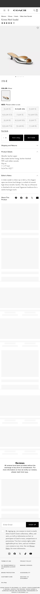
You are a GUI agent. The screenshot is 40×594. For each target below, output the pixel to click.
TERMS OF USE (6, 561)
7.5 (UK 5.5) (33, 115)
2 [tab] (17, 76)
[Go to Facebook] (14, 553)
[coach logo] (19, 10)
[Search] (34, 10)
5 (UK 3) (7, 109)
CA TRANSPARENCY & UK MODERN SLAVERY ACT (8, 567)
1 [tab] (15, 76)
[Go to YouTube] (30, 553)
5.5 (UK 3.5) (20, 109)
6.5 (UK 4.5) (7, 115)
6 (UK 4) (32, 109)
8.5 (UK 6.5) (20, 120)
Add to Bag (16, 138)
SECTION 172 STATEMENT (24, 577)
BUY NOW (31, 138)
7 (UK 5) (20, 115)
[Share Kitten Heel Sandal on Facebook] (20, 197)
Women (3, 16)
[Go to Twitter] (20, 553)
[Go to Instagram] (9, 553)
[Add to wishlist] (37, 28)
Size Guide (4, 131)
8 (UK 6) (7, 120)
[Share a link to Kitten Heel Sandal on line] (14, 197)
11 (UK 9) (33, 126)
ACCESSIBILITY (25, 572)
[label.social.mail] (36, 197)
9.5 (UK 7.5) (7, 126)
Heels (16, 16)
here (26, 472)
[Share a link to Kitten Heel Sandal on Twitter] (30, 197)
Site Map (4, 582)
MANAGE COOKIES (26, 565)
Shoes (10, 16)
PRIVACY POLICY (25, 561)
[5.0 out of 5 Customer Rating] (6, 23)
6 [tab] (23, 76)
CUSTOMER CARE (7, 577)
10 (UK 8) (20, 126)
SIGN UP (32, 525)
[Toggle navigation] (3, 10)
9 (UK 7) (32, 120)
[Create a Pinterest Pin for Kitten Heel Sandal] (25, 197)
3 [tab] (18, 76)
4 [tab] (20, 76)
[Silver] (20, 50)
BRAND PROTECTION (8, 572)
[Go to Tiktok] (25, 553)
